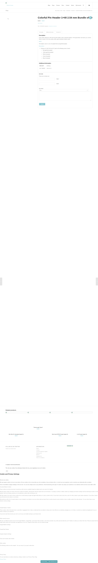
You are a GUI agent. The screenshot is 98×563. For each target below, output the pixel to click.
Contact (38, 450)
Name (58, 78)
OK (7, 471)
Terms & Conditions (40, 457)
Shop (7, 10)
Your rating (41, 88)
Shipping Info (39, 456)
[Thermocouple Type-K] (97, 281)
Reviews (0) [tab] (58, 32)
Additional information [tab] (49, 32)
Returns (38, 454)
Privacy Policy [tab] (3, 554)
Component (51, 26)
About (37, 448)
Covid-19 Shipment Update (41, 451)
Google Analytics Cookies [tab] (5, 507)
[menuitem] (49, 5)
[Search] (83, 5)
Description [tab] (41, 32)
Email (58, 83)
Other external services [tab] (5, 518)
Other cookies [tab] (3, 543)
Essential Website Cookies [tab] (5, 486)
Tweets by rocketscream (11, 448)
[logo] (9, 5)
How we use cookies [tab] (4, 480)
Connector (55, 26)
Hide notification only (53, 561)
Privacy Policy (3, 559)
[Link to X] (6, 1)
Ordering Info (39, 453)
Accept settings (44, 561)
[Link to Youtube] (8, 1)
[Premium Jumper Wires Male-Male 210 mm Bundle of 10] (1, 281)
